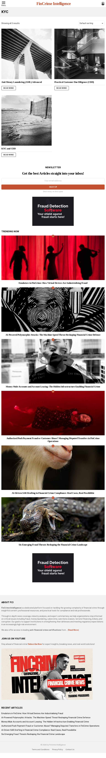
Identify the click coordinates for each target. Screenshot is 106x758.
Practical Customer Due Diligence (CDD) (74, 82)
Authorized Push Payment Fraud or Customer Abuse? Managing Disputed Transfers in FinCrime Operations (53, 439)
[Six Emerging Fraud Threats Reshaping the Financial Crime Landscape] (53, 519)
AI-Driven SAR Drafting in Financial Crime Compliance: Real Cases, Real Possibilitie (53, 493)
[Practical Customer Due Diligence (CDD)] (79, 54)
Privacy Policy (57, 749)
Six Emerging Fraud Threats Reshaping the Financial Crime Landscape (53, 544)
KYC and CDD (8, 148)
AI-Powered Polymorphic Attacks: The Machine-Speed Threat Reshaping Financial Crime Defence (53, 334)
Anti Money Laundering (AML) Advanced (21, 82)
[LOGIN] (103, 3)
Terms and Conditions (40, 749)
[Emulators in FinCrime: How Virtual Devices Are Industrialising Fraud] (53, 258)
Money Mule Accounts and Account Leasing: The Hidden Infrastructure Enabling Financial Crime (53, 386)
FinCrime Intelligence (53, 3)
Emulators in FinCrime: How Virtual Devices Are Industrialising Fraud (53, 283)
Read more (8, 88)
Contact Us (70, 749)
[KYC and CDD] (26, 120)
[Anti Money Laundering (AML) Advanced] (26, 54)
